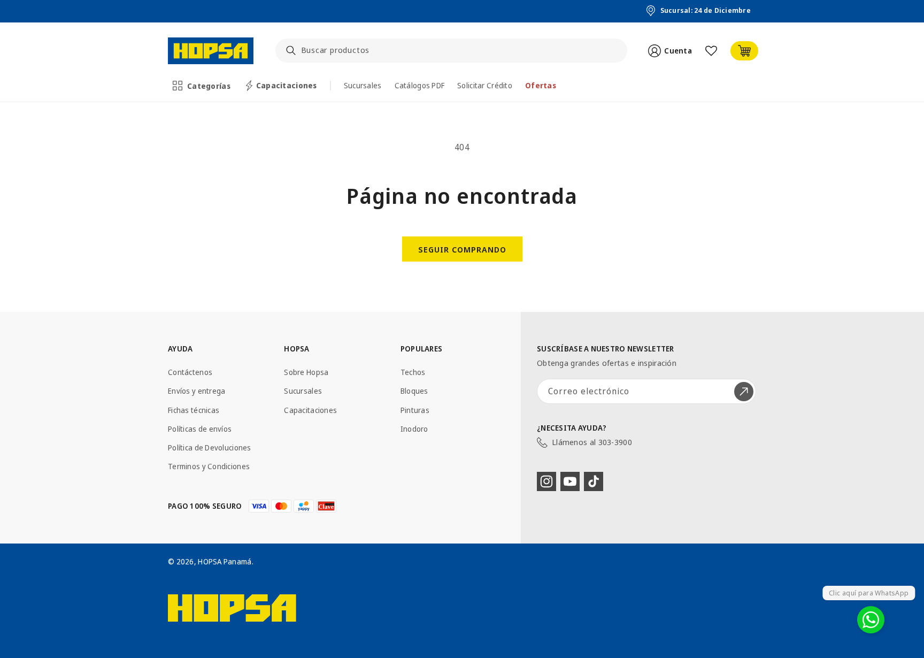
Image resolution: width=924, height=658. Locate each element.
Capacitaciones (310, 410)
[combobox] (451, 51)
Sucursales (303, 391)
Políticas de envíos (200, 429)
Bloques (414, 391)
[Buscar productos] (291, 50)
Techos (413, 372)
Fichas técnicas (193, 410)
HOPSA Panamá (224, 561)
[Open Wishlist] (711, 50)
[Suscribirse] (744, 391)
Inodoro (414, 429)
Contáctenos (190, 372)
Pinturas (415, 410)
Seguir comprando (462, 249)
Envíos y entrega (196, 391)
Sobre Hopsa (306, 372)
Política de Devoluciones (209, 447)
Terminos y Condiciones (209, 466)
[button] (202, 85)
